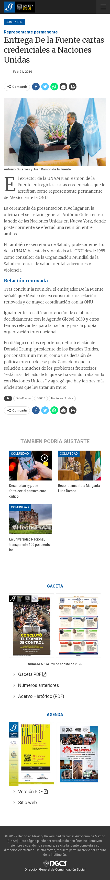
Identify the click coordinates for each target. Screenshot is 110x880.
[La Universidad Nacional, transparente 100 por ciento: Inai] (30, 519)
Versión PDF (29, 791)
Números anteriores (37, 685)
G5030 (41, 398)
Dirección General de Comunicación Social (55, 869)
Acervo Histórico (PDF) (39, 696)
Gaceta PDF (28, 674)
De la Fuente (23, 398)
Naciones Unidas (62, 398)
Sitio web (26, 802)
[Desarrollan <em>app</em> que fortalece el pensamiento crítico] (30, 465)
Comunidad (15, 22)
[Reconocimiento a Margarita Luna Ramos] (79, 465)
